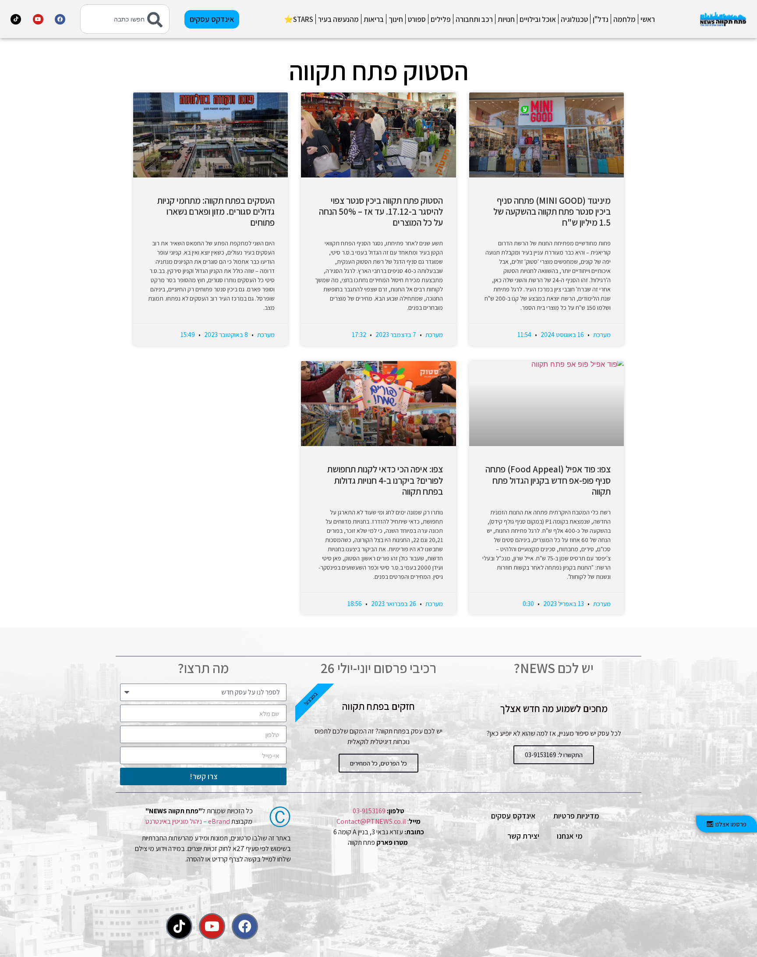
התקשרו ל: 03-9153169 (554, 755)
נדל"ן (600, 19)
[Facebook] (60, 19)
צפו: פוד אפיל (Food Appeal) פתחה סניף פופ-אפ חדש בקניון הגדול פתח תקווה (548, 480)
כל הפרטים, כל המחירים (378, 763)
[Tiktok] (16, 19)
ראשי (647, 19)
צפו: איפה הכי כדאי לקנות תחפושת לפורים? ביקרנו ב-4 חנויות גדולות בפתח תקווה (385, 480)
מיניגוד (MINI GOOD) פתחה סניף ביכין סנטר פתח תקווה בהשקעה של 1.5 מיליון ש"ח (552, 211)
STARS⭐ (298, 19)
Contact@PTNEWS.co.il (371, 821)
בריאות (374, 19)
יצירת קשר (523, 836)
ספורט (417, 19)
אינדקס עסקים (513, 816)
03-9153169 (369, 810)
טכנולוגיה (574, 19)
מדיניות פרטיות (576, 816)
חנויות (506, 19)
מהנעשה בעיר (338, 19)
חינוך (396, 19)
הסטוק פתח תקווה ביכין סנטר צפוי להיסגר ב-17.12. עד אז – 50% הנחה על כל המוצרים (381, 211)
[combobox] (125, 19)
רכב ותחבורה (474, 19)
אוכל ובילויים (538, 19)
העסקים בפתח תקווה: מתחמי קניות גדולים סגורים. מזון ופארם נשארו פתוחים (216, 211)
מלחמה (624, 19)
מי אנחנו (570, 836)
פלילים (441, 19)
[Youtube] (38, 19)
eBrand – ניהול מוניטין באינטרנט (187, 821)
